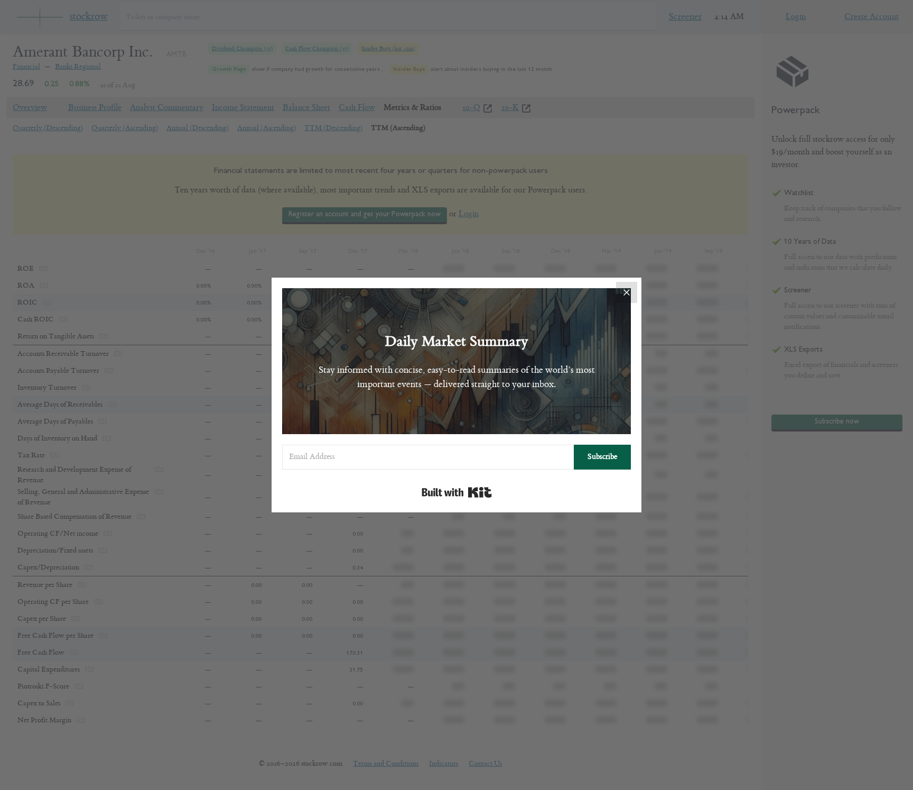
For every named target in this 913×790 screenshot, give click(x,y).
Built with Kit (457, 492)
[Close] (626, 292)
